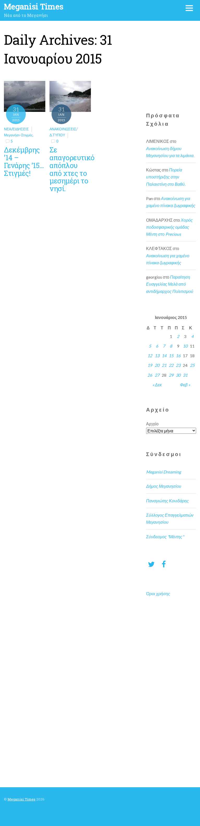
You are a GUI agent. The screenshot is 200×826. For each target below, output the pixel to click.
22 (171, 365)
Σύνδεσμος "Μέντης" (165, 536)
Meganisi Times (21, 799)
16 (178, 355)
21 (164, 365)
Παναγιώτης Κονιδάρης (167, 500)
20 (157, 365)
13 (157, 355)
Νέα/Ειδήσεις (16, 129)
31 (185, 375)
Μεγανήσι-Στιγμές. (19, 135)
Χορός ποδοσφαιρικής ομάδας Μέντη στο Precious (169, 226)
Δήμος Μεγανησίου (163, 486)
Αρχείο (152, 423)
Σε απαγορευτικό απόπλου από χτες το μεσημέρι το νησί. (71, 169)
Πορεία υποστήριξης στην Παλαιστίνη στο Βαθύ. (165, 176)
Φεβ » (185, 384)
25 (192, 365)
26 (149, 375)
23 (178, 365)
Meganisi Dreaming (163, 471)
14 (164, 355)
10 (185, 345)
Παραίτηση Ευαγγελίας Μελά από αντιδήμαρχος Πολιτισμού (169, 283)
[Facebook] (164, 563)
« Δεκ (157, 384)
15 (171, 355)
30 (178, 375)
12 (149, 355)
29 (171, 375)
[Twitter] (151, 563)
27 (157, 375)
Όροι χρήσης (158, 593)
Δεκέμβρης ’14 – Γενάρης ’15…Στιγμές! (24, 161)
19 (149, 365)
